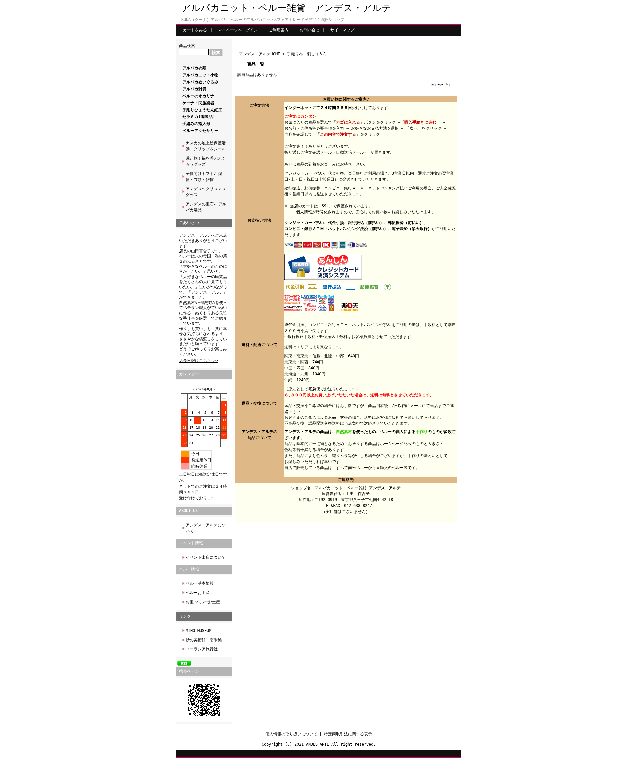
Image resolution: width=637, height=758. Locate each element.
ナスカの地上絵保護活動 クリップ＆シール (206, 146)
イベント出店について (206, 557)
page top (443, 84)
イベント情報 (191, 543)
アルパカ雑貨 (194, 89)
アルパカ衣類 (194, 68)
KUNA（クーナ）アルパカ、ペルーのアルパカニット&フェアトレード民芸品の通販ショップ (262, 19)
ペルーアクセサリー (200, 130)
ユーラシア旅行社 (202, 649)
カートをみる (195, 30)
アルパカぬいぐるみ (200, 82)
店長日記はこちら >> (198, 360)
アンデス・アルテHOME (259, 54)
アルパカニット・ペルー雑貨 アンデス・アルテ (286, 7)
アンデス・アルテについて (206, 528)
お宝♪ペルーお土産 (203, 602)
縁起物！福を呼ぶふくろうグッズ (206, 161)
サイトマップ (342, 30)
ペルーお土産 (198, 592)
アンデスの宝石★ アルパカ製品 (206, 207)
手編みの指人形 (196, 123)
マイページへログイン (238, 30)
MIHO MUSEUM (198, 630)
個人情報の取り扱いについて (291, 734)
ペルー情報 (189, 569)
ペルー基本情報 (200, 583)
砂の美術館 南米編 (204, 640)
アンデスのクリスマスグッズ (206, 192)
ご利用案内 (279, 30)
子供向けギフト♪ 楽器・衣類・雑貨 (204, 176)
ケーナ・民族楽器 (198, 103)
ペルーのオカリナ (198, 96)
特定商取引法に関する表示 (348, 734)
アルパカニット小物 (200, 75)
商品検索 (187, 45)
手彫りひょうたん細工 (202, 110)
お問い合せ (309, 30)
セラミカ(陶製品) (198, 116)
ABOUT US (188, 511)
